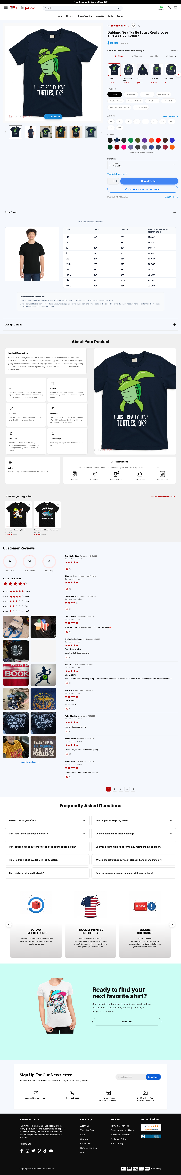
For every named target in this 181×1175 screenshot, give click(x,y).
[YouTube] (51, 1151)
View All (174, 50)
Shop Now (127, 1021)
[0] (175, 8)
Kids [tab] (156, 56)
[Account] (169, 8)
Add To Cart (150, 181)
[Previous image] (5, 132)
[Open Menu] (6, 8)
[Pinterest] (39, 1151)
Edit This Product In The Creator (144, 189)
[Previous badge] (9, 924)
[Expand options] (174, 165)
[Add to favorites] (29, 504)
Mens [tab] (120, 56)
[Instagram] (27, 1151)
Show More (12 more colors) (141, 152)
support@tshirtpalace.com (35, 1098)
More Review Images (30, 762)
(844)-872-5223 (72, 1098)
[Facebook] (22, 1151)
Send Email (153, 1077)
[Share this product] (138, 25)
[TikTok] (45, 1151)
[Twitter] (33, 1151)
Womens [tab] (138, 56)
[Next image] (101, 132)
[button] (133, 25)
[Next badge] (172, 924)
